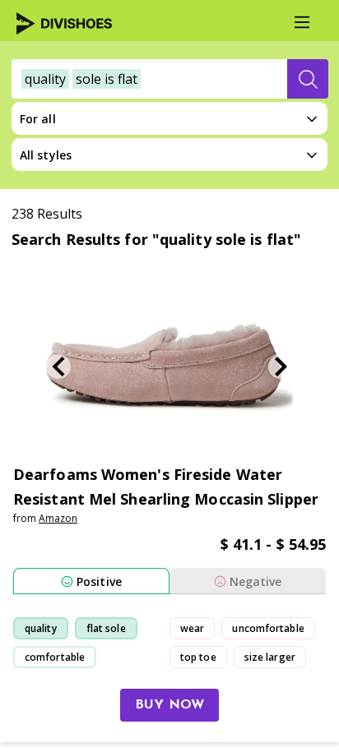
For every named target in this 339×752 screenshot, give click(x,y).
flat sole (106, 628)
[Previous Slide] (58, 366)
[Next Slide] (280, 366)
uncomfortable (268, 628)
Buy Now (169, 705)
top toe (198, 657)
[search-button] (307, 79)
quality (41, 628)
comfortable (55, 657)
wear (192, 628)
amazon (58, 518)
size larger (269, 657)
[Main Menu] (302, 22)
